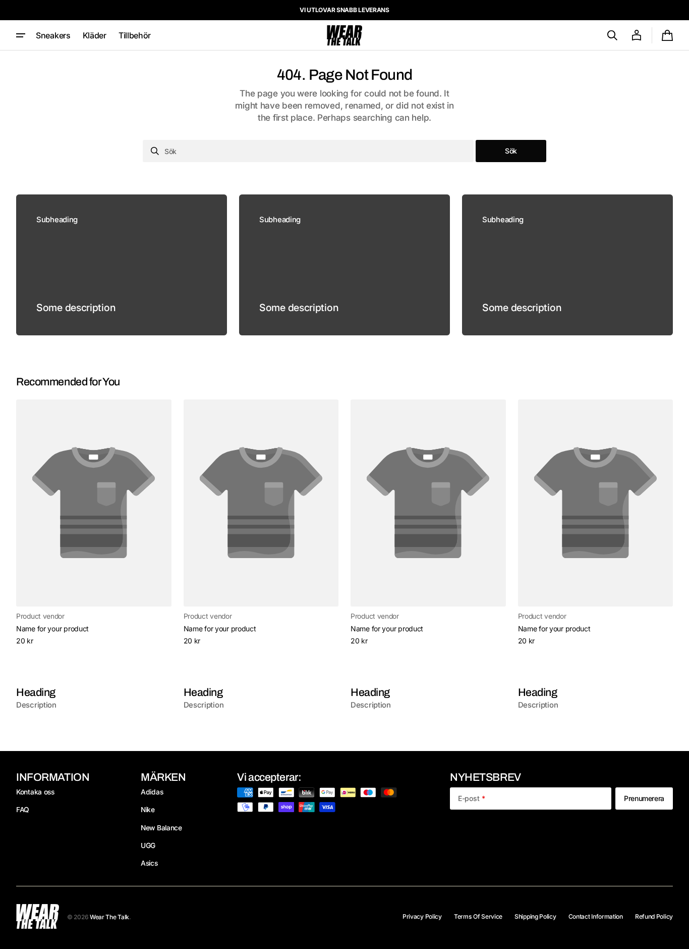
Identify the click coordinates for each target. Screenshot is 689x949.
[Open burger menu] (21, 35)
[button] (612, 35)
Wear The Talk (109, 917)
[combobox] (308, 151)
